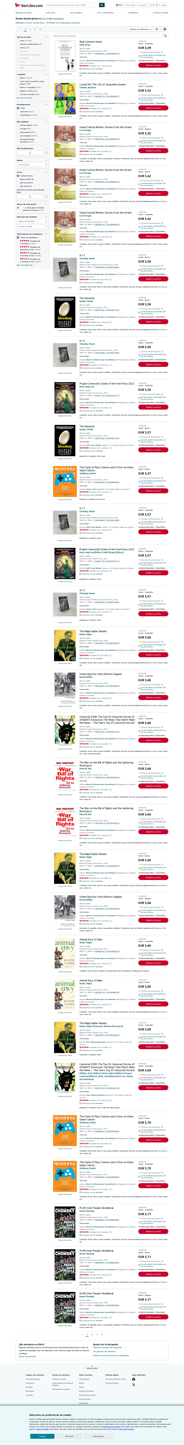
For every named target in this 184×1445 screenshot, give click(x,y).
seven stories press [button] (36, 22)
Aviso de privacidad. (126, 1429)
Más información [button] (23, 265)
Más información (23, 98)
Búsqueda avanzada (23, 13)
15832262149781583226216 (107, 777)
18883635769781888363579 (107, 139)
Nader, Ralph (85, 634)
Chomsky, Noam (87, 258)
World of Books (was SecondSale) (100, 60)
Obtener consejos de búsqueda (107, 1347)
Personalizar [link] (98, 1436)
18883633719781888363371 (107, 96)
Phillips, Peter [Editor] (90, 1073)
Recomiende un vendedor (61, 1389)
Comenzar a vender (160, 13)
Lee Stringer (85, 130)
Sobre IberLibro (84, 1379)
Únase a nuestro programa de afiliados (62, 1384)
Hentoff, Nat (85, 768)
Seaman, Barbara (87, 87)
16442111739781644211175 (107, 395)
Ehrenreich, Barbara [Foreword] (108, 1026)
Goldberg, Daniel (87, 473)
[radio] (18, 111)
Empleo (81, 1387)
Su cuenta (142, 5)
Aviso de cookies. (43, 1429)
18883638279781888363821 (107, 1220)
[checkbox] (18, 40)
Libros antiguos (76, 13)
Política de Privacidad (86, 1391)
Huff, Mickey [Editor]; (113, 552)
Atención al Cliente (112, 1383)
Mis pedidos (30, 1391)
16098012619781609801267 (107, 53)
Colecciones (50, 13)
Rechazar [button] (69, 1436)
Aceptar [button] (42, 1436)
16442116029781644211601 (107, 310)
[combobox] (72, 5)
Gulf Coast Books (93, 445)
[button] (20, 29)
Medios (81, 1383)
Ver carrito (29, 1395)
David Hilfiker (86, 677)
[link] (165, 29)
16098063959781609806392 (107, 482)
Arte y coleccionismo (105, 13)
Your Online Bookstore (96, 1042)
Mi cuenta (29, 1387)
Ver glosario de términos (104, 1351)
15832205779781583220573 (107, 643)
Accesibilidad (83, 1403)
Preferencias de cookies (111, 1426)
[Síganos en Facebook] (133, 1379)
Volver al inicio (92, 1368)
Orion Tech (91, 489)
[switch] (19, 208)
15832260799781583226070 (107, 686)
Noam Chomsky (86, 1211)
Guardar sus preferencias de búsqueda (111, 1355)
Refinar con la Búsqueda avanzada (64, 22)
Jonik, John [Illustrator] (109, 1076)
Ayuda (164, 5)
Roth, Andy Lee (86, 386)
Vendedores (133, 13)
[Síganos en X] (133, 1385)
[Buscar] (102, 5)
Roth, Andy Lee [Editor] (90, 552)
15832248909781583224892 (107, 267)
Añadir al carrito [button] (153, 65)
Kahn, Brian (84, 44)
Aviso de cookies (85, 1399)
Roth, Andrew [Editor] (113, 1073)
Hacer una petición (27, 1356)
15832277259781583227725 (107, 731)
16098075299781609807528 (107, 951)
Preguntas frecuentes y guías (116, 1379)
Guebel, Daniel (86, 301)
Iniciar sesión (130, 5)
